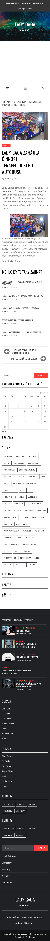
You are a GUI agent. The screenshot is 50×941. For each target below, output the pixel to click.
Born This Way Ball (27, 470)
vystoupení (19, 565)
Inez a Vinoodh (10, 497)
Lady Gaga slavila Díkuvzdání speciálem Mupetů (22, 296)
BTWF (43, 476)
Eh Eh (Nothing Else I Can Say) (25, 483)
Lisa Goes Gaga (10, 517)
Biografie (26, 3)
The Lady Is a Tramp (22, 551)
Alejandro (8, 456)
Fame (22, 490)
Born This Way (9, 470)
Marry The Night (38, 517)
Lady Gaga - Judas (34, 504)
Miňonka (8, 178)
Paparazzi (27, 531)
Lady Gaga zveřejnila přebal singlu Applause (21, 332)
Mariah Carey (7, 733)
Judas (21, 497)
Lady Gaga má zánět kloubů (24, 358)
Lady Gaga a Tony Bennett (35, 510)
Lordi (4, 728)
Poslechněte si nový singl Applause (17, 320)
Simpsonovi (8, 537)
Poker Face (39, 531)
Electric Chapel (10, 490)
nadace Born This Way (12, 191)
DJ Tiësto (6, 713)
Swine (19, 537)
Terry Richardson (11, 544)
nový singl (8, 524)
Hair (30, 490)
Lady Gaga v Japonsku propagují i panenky (20, 308)
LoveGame (24, 517)
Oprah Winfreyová (11, 531)
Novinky (6, 145)
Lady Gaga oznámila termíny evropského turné (28, 685)
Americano (20, 456)
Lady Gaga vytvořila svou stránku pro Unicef (24, 352)
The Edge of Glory (30, 544)
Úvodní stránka (12, 3)
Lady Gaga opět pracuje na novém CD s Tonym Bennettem (22, 283)
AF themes (30, 937)
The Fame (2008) (22, 630)
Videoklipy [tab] (28, 620)
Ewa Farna (6, 718)
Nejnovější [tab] (17, 620)
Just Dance (32, 497)
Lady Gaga (21, 8)
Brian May (33, 476)
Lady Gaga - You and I (12, 510)
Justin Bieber (8, 723)
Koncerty (19, 681)
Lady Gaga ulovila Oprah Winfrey (16, 670)
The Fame (7, 551)
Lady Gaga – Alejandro (26, 643)
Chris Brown (7, 708)
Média (30, 8)
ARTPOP (7, 463)
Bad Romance (19, 463)
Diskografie (38, 3)
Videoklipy (20, 641)
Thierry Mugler (10, 558)
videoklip (7, 565)
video (37, 558)
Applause (33, 456)
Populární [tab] (6, 620)
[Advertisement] (25, 62)
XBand (4, 738)
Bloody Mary (33, 463)
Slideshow (31, 628)
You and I (32, 565)
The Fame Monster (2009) (27, 657)
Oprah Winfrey (22, 524)
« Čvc (4, 431)
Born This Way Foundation (15, 476)
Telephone (29, 537)
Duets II (6, 483)
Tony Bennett (25, 558)
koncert (7, 504)
